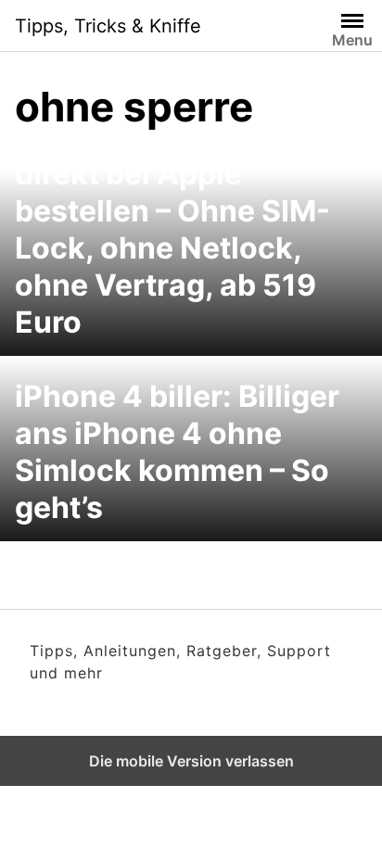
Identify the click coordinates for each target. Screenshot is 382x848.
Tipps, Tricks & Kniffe (108, 26)
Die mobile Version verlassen (191, 761)
